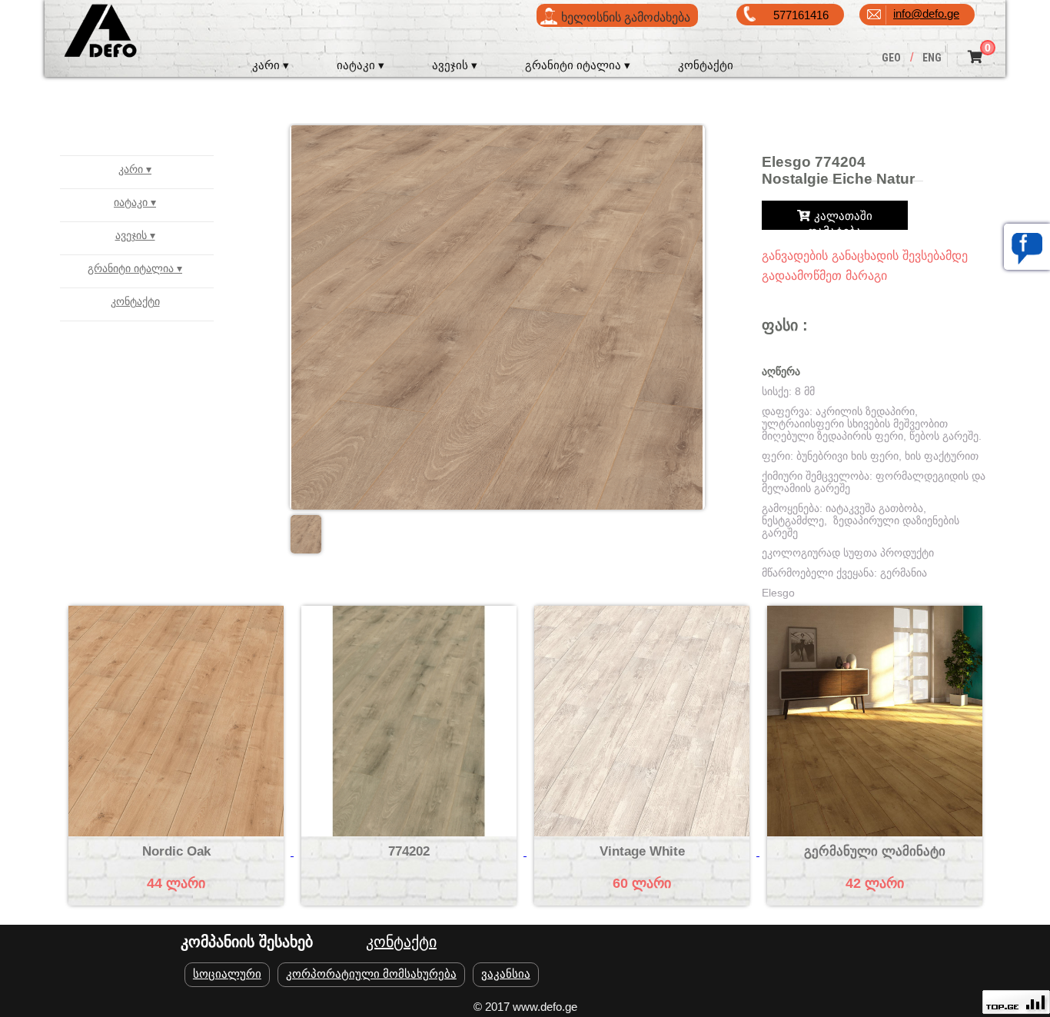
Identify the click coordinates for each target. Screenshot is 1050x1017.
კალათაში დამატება (840, 218)
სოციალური (227, 973)
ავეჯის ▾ (454, 64)
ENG (932, 58)
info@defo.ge (926, 13)
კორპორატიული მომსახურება (371, 973)
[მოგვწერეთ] (1027, 247)
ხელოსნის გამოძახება (625, 17)
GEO (891, 58)
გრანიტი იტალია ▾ (577, 64)
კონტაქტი (705, 64)
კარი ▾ (270, 64)
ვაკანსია (505, 973)
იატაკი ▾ (360, 64)
